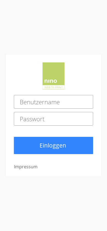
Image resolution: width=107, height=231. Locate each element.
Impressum (26, 167)
